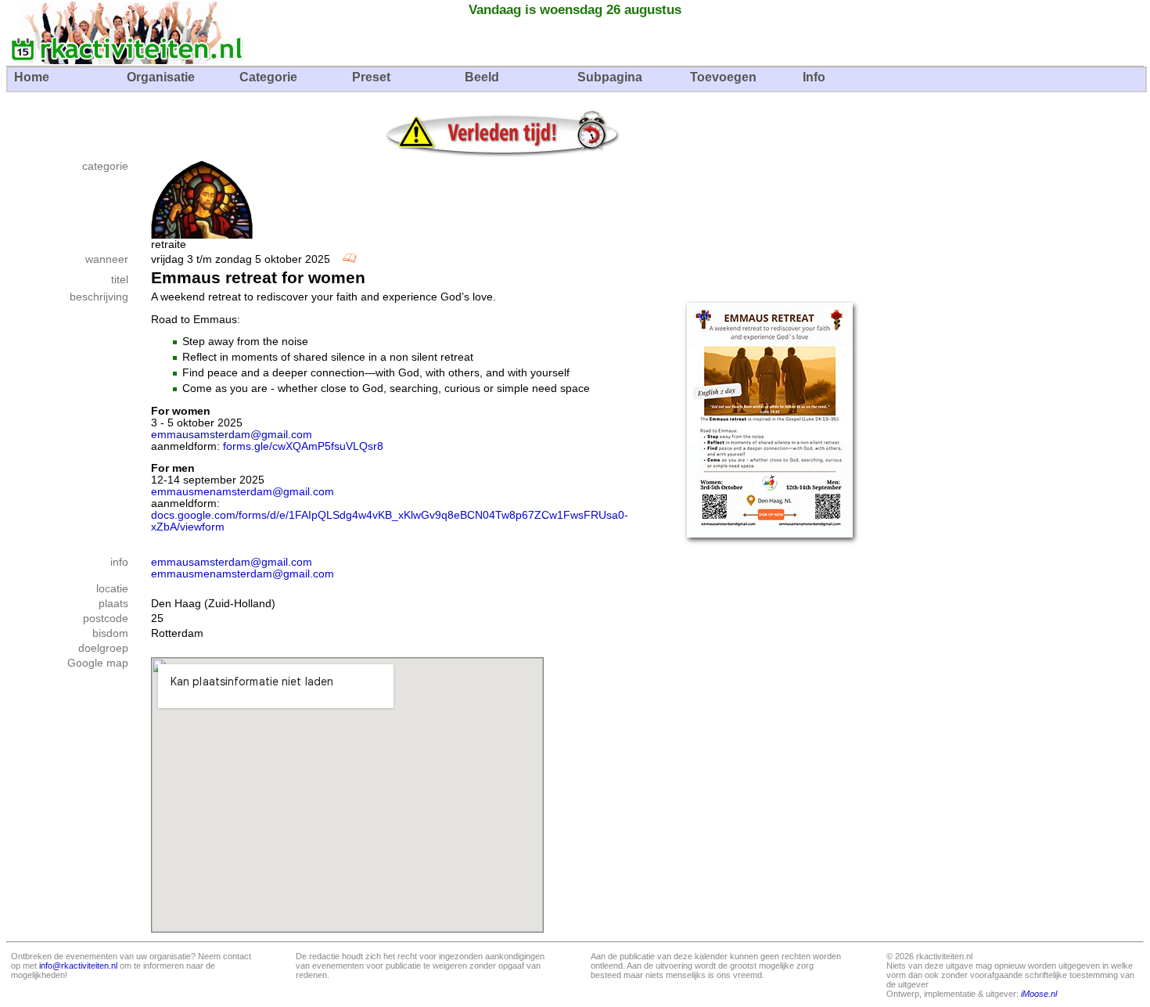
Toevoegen (723, 77)
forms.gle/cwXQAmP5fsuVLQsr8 (303, 446)
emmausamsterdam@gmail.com (231, 435)
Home (31, 77)
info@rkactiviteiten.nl (78, 965)
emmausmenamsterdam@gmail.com (242, 492)
